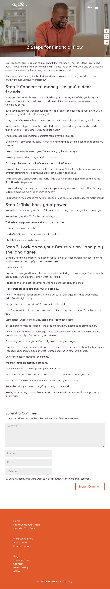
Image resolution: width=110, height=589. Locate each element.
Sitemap (18, 563)
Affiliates (18, 571)
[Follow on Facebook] (106, 31)
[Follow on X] (106, 36)
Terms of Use (21, 559)
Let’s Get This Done (24, 528)
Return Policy (21, 567)
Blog (15, 556)
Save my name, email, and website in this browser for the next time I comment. (50, 478)
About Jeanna (21, 542)
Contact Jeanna (22, 545)
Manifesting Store (23, 538)
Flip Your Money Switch (26, 524)
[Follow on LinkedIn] (106, 42)
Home (16, 520)
